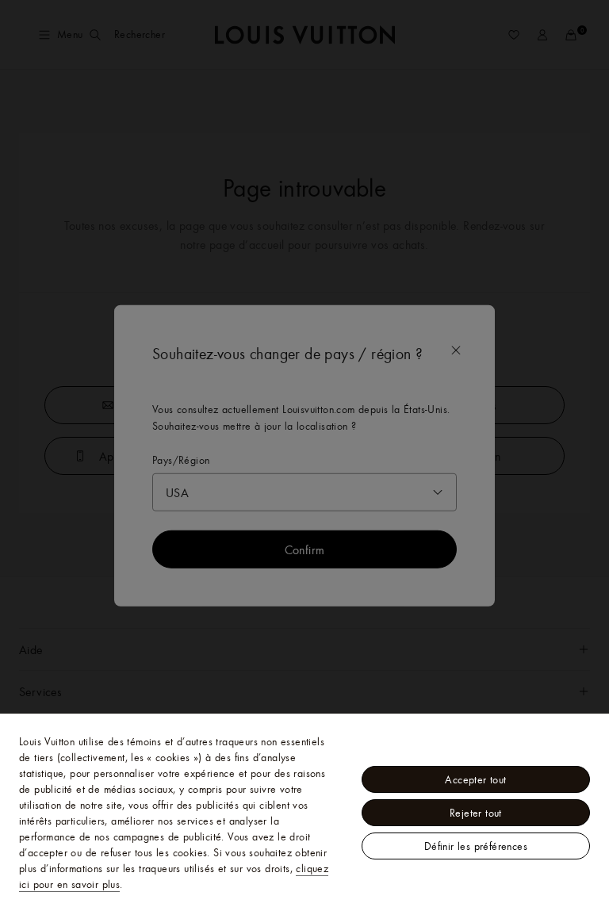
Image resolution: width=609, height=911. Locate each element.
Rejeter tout (476, 813)
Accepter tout (475, 779)
